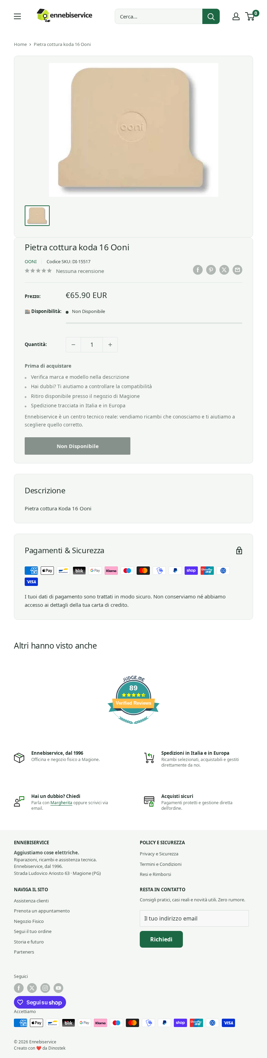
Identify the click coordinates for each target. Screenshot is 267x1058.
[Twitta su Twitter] (224, 270)
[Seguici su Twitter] (32, 988)
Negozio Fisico (29, 921)
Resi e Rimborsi (155, 874)
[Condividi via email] (237, 270)
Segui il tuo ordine (32, 931)
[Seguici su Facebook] (19, 988)
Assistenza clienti (31, 901)
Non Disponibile (78, 445)
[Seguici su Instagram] (45, 988)
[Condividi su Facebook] (198, 270)
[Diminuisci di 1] (73, 344)
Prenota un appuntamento (42, 911)
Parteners (24, 952)
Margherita (61, 803)
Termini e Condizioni (160, 864)
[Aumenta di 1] (110, 344)
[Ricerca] (211, 16)
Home (20, 44)
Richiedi (161, 939)
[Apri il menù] (17, 16)
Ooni (31, 261)
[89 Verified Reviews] (133, 727)
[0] (250, 16)
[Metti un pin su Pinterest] (211, 270)
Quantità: (36, 344)
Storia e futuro (29, 942)
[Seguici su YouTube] (58, 988)
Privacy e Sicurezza (159, 854)
